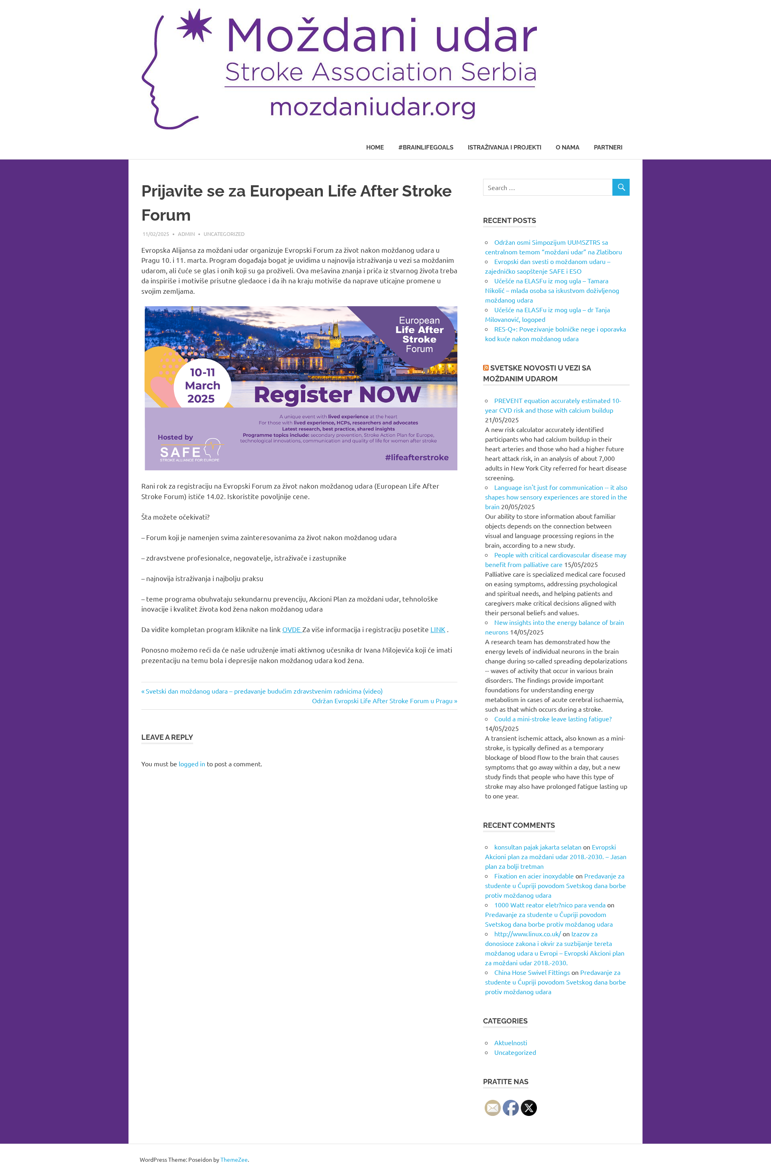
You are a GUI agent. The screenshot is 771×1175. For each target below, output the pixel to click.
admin (186, 233)
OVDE (292, 629)
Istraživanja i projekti (504, 147)
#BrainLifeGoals (425, 147)
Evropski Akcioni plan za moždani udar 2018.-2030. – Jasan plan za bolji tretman (555, 856)
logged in (192, 763)
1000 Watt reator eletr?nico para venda (550, 905)
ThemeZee (234, 1159)
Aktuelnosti (510, 1042)
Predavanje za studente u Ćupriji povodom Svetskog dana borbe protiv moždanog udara (555, 885)
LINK (437, 629)
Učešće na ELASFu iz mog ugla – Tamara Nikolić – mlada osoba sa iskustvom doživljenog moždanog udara (552, 290)
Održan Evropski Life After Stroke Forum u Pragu (382, 700)
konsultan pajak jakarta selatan (537, 847)
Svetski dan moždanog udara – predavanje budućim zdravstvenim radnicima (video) (264, 691)
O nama (567, 147)
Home (375, 147)
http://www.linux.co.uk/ (527, 933)
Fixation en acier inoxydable (534, 876)
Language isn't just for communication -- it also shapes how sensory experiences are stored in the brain (556, 496)
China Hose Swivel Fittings (532, 972)
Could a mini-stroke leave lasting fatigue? (553, 718)
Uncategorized (224, 233)
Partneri (608, 147)
